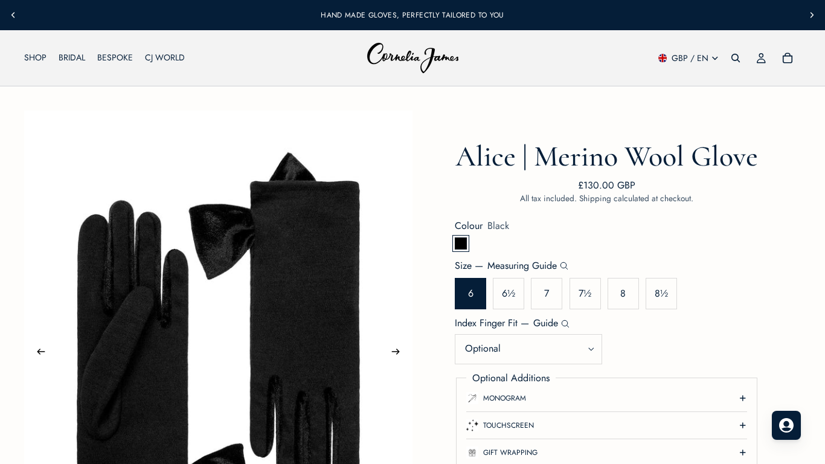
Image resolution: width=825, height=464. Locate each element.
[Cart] (787, 58)
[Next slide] (811, 15)
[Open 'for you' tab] (786, 425)
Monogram (504, 398)
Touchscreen (508, 425)
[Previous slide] (13, 15)
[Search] (735, 58)
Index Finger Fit (506, 323)
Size (506, 265)
